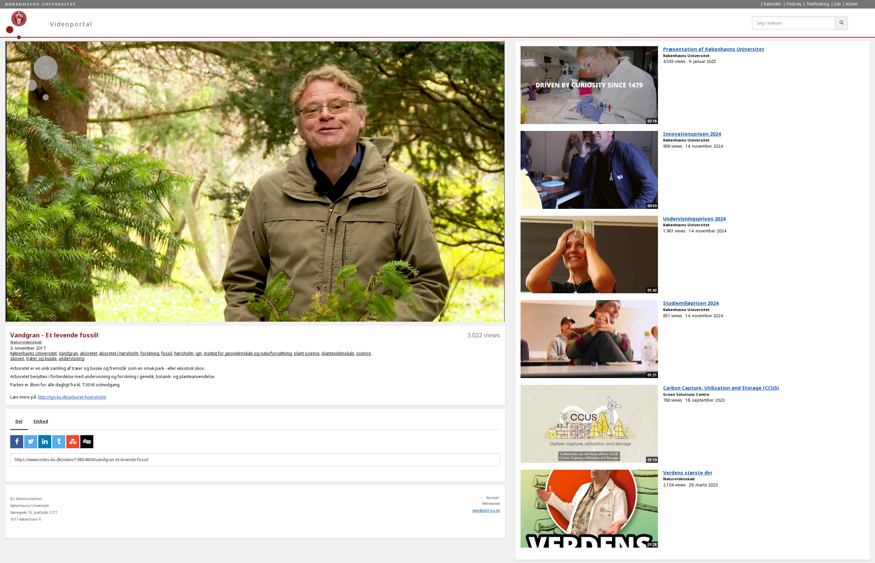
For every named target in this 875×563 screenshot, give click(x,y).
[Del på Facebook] (16, 441)
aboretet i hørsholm (118, 353)
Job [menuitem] (837, 4)
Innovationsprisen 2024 (692, 134)
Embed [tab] (40, 421)
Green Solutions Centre (686, 394)
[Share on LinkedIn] (44, 441)
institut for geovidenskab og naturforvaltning (248, 353)
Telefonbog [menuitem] (817, 4)
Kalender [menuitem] (772, 4)
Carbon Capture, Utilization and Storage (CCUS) (721, 388)
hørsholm (183, 353)
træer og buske (41, 358)
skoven (17, 358)
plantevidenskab (338, 353)
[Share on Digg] (86, 441)
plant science (307, 353)
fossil (166, 353)
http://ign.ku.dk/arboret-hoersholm (72, 397)
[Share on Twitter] (30, 441)
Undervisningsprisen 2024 (694, 218)
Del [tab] (19, 421)
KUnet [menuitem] (852, 4)
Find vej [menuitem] (793, 4)
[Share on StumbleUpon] (72, 441)
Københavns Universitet (33, 353)
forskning (149, 353)
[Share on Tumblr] (58, 441)
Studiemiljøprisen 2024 (690, 303)
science (363, 353)
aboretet (88, 353)
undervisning (71, 358)
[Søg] (841, 22)
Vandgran (68, 353)
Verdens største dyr (687, 472)
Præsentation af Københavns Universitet (713, 49)
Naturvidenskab (26, 342)
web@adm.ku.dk (486, 510)
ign (199, 353)
